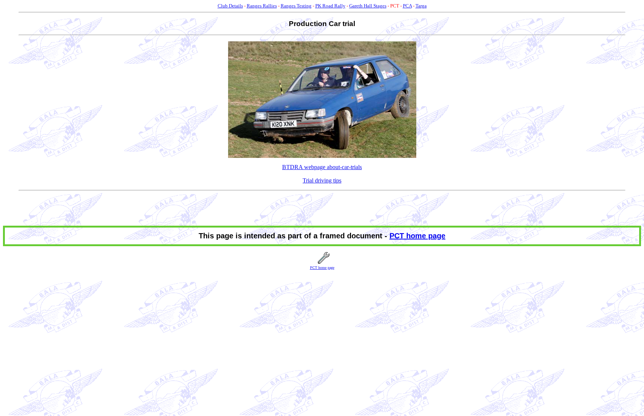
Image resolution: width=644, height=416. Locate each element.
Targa (421, 6)
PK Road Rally (330, 6)
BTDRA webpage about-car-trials (322, 167)
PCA (407, 6)
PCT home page (417, 236)
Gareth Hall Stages (367, 6)
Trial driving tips (322, 180)
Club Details (230, 6)
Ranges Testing (296, 6)
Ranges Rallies (262, 6)
